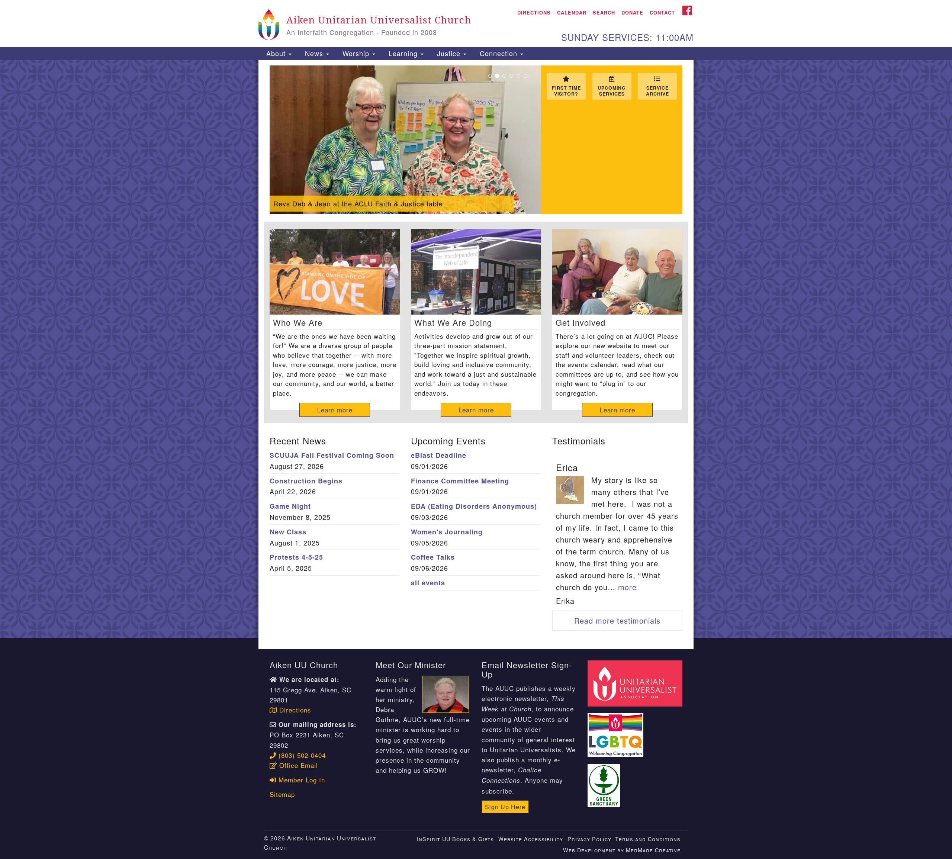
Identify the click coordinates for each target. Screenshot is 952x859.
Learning (403, 53)
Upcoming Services (612, 90)
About (276, 53)
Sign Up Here (505, 806)
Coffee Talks (433, 557)
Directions (534, 12)
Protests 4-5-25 (296, 557)
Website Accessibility (530, 839)
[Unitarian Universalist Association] (636, 682)
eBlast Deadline (438, 455)
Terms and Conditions (648, 839)
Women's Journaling (447, 532)
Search (604, 12)
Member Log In (300, 779)
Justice (449, 53)
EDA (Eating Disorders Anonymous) (474, 506)
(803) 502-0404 (301, 755)
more (627, 587)
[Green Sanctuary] (605, 781)
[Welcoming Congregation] (617, 731)
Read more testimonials (617, 620)
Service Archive (657, 90)
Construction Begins (306, 481)
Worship (356, 53)
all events (428, 583)
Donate (632, 12)
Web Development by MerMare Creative (622, 850)
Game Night (290, 506)
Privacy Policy (589, 839)
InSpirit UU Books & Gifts (455, 839)
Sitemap (282, 794)
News (314, 53)
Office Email (297, 765)
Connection (498, 53)
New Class (288, 532)
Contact (662, 12)
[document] (476, 349)
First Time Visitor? (566, 90)
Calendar (571, 12)
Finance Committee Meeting (460, 481)
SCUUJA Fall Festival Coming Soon (332, 455)
